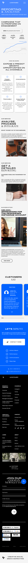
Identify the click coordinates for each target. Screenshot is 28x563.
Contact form (15, 342)
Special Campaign (6, 393)
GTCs (14, 546)
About (16, 437)
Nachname (4, 492)
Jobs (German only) (19, 446)
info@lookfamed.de (15, 371)
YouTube (17, 394)
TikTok (16, 391)
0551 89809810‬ (15, 368)
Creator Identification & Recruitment (7, 402)
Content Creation (6, 395)
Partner (16, 443)
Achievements (5, 424)
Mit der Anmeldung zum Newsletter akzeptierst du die (13, 506)
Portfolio (4, 421)
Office (16, 440)
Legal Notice (23, 546)
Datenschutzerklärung (11, 506)
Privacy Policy (5, 546)
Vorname (4, 486)
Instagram (17, 389)
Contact (17, 448)
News (3, 437)
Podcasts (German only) (7, 447)
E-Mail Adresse (6, 498)
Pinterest (17, 400)
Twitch (16, 397)
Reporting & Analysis (7, 405)
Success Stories (6, 408)
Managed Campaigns (7, 398)
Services (4, 427)
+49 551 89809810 (19, 421)
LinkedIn (17, 402)
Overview (4, 390)
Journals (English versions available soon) (6, 442)
